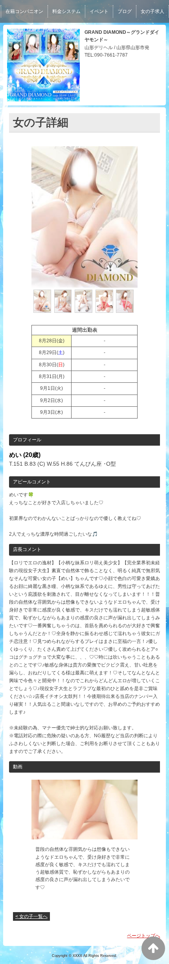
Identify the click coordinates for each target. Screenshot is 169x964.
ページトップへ (143, 935)
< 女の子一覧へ (31, 916)
